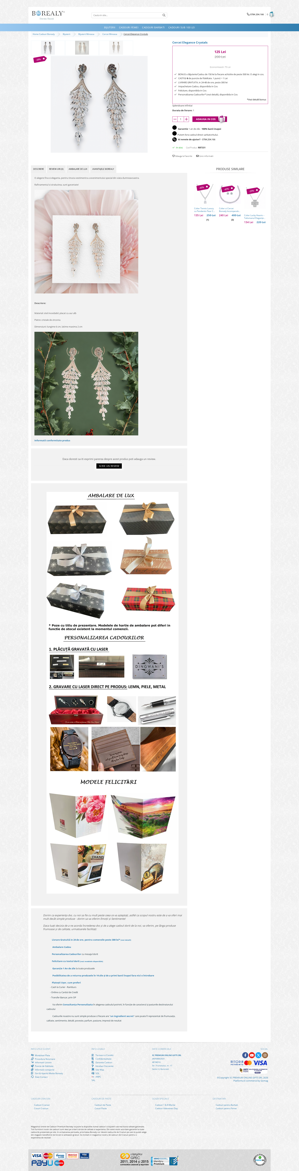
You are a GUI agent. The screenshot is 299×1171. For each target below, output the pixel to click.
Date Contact (41, 1076)
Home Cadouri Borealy (44, 34)
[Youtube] (252, 1055)
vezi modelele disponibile (91, 961)
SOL (97, 1073)
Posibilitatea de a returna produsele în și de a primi (103, 975)
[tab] (38, 169)
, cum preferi (66, 982)
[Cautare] (164, 15)
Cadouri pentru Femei (226, 1108)
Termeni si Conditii (104, 1055)
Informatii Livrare (43, 1062)
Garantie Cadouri (103, 1062)
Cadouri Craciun (42, 1105)
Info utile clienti (40, 1048)
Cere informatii (206, 156)
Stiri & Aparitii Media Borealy (48, 1073)
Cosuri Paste (100, 1108)
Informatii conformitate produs (52, 440)
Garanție (63, 968)
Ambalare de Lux (78, 169)
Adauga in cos (206, 119)
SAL (93, 1080)
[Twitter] (258, 1055)
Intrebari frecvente (104, 1066)
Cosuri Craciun (41, 1108)
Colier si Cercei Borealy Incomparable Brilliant (229, 210)
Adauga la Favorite (183, 156)
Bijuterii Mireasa (86, 34)
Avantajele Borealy (103, 169)
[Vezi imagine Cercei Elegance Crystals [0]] (48, 48)
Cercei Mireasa (110, 34)
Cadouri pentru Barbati (226, 1105)
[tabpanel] (99, 104)
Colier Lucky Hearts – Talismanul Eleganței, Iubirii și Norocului (254, 217)
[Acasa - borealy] (48, 15)
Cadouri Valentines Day (166, 1108)
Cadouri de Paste (102, 1105)
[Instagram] (265, 1055)
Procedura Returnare (44, 1059)
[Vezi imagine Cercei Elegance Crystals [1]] (82, 48)
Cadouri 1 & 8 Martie (165, 1105)
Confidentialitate (103, 1058)
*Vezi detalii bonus (256, 99)
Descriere (38, 169)
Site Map (99, 1069)
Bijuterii (67, 34)
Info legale (98, 1048)
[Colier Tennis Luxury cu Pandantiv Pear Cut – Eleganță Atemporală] (205, 194)
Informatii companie (44, 1069)
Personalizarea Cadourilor (66, 954)
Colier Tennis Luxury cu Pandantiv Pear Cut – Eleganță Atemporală (204, 210)
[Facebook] (245, 1055)
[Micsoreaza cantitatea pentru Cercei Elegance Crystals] (175, 119)
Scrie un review (109, 466)
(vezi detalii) (126, 940)
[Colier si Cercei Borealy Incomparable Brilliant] (230, 194)
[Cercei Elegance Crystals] (99, 104)
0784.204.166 (208, 139)
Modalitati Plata (42, 1055)
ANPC (98, 1076)
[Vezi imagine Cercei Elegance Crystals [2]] (116, 48)
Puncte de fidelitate (43, 1066)
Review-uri (56, 169)
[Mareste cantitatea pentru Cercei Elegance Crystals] (186, 119)
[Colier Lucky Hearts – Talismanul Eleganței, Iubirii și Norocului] (255, 198)
